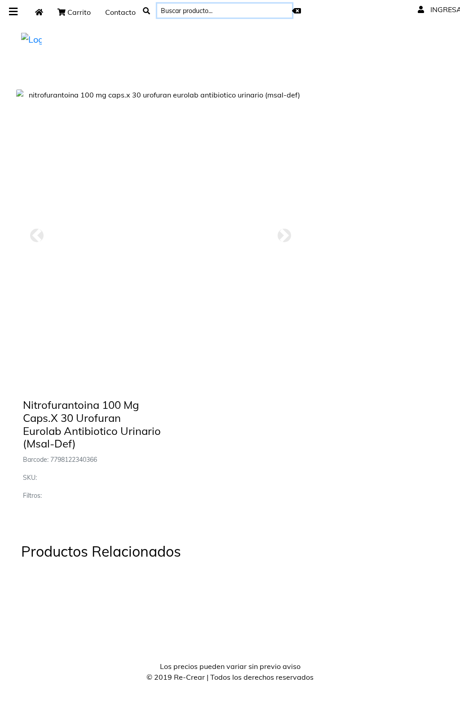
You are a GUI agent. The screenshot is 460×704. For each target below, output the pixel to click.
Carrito (78, 12)
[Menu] (13, 12)
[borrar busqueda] (296, 10)
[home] (39, 12)
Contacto (120, 12)
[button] (36, 235)
